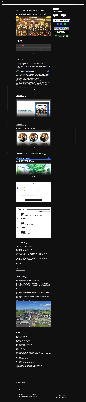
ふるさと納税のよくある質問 (23, 396)
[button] (44, 211)
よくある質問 (21, 394)
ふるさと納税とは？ (20, 64)
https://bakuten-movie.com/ (20, 270)
